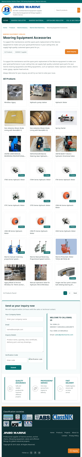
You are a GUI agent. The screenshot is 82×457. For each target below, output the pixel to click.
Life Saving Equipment (28, 1)
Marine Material (36, 20)
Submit (13, 367)
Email (7, 325)
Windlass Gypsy (10, 102)
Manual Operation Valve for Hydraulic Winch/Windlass (40, 284)
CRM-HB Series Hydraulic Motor (13, 232)
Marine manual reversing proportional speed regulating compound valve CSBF (14, 258)
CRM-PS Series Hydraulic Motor (39, 232)
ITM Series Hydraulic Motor (65, 180)
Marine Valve (40, 1)
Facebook (35, 452)
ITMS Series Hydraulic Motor (14, 180)
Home (5, 20)
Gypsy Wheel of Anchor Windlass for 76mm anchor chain (14, 284)
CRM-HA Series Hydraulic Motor (64, 206)
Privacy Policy (74, 436)
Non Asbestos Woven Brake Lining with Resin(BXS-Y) (14, 129)
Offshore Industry (55, 20)
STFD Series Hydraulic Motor (40, 205)
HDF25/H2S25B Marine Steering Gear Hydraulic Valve (38, 155)
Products (59, 433)
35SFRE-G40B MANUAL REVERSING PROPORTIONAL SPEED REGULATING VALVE (14, 155)
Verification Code (11, 355)
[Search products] (78, 10)
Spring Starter (61, 128)
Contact (64, 436)
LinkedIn (39, 452)
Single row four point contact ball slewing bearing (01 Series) (66, 284)
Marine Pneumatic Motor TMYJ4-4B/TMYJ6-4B (64, 258)
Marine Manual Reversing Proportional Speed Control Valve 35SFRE (39, 258)
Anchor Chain (16, 1)
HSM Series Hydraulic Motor (66, 231)
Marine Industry (18, 20)
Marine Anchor (6, 1)
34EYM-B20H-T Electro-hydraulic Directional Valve (65, 155)
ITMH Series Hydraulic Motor (40, 180)
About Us (75, 433)
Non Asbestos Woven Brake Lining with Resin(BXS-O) (40, 129)
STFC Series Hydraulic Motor (14, 205)
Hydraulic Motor (61, 102)
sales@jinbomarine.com (64, 335)
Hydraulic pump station (38, 102)
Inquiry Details (10, 335)
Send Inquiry (71, 52)
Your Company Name (13, 314)
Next (75, 293)
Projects (67, 433)
